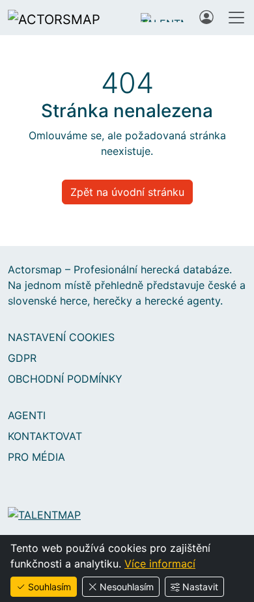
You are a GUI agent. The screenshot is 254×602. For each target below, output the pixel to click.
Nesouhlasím (127, 586)
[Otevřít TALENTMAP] (163, 17)
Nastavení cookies (61, 337)
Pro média (36, 456)
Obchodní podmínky (65, 378)
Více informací (159, 563)
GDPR (22, 357)
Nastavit (200, 586)
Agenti (27, 415)
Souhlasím (49, 586)
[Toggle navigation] (236, 17)
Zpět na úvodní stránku (127, 191)
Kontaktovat (45, 436)
